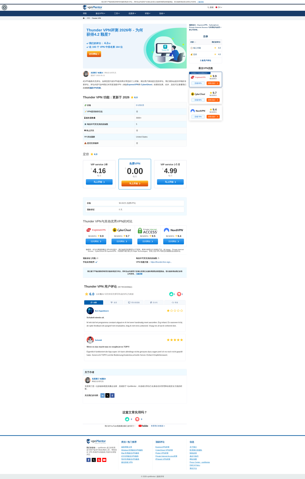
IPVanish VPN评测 (162, 459)
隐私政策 (193, 453)
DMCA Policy (195, 465)
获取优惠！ (212, 83)
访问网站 (93, 54)
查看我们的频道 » (158, 426)
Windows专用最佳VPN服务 (132, 450)
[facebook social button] (88, 460)
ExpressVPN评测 (162, 447)
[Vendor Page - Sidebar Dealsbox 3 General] (205, 112)
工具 (116, 13)
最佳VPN (100, 13)
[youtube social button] (104, 460)
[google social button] (99, 460)
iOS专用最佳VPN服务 (130, 456)
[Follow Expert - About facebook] (112, 395)
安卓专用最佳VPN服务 (130, 459)
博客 (85, 13)
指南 (161, 13)
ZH (219, 7)
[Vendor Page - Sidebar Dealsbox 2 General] (205, 96)
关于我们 (193, 447)
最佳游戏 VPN (127, 462)
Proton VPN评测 (161, 453)
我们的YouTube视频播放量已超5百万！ (120, 426)
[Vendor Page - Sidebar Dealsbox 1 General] (205, 79)
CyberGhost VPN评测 (164, 450)
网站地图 (193, 459)
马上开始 (133, 183)
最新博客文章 (126, 447)
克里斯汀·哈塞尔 (97, 73)
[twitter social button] (94, 460)
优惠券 (131, 13)
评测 (147, 13)
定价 (195, 54)
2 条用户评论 (205, 60)
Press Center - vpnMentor (200, 462)
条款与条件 (194, 456)
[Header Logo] (92, 7)
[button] (4, 7)
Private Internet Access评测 (166, 456)
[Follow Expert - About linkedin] (102, 395)
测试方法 (193, 468)
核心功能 (197, 48)
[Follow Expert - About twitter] (107, 395)
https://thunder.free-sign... (161, 262)
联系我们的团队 (196, 450)
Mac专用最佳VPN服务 (130, 453)
